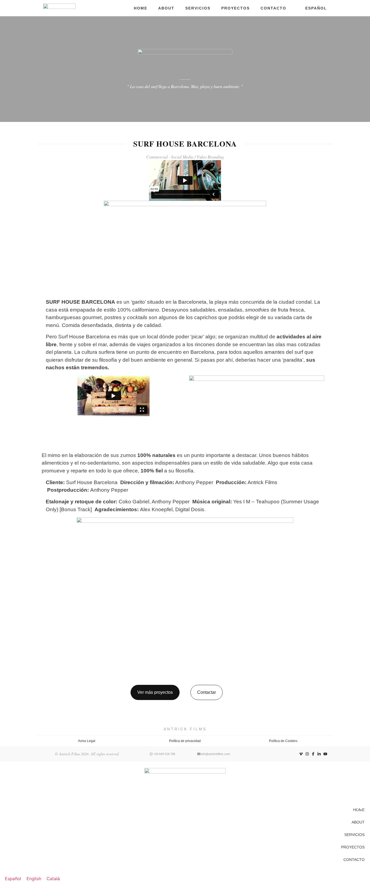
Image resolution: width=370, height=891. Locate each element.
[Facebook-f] (313, 754)
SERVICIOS (197, 8)
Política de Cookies (283, 741)
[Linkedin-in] (319, 754)
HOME (140, 8)
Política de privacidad (185, 741)
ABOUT (166, 8)
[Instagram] (307, 754)
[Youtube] (325, 754)
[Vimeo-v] (301, 754)
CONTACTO (273, 8)
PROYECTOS (235, 8)
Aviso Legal (86, 741)
